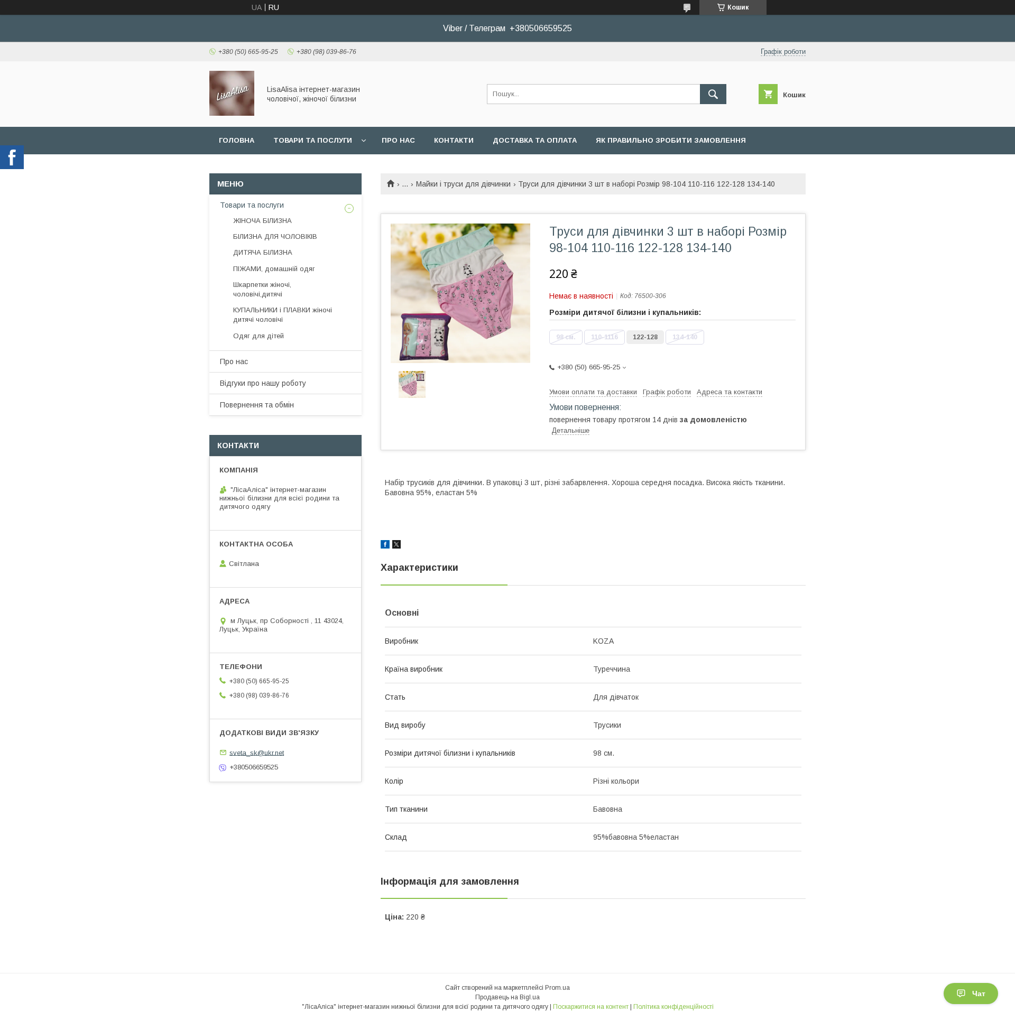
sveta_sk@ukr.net (256, 752)
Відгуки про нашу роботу (263, 383)
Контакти (454, 140)
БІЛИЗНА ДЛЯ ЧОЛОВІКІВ (275, 236)
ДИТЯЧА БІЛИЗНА (262, 252)
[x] (396, 546)
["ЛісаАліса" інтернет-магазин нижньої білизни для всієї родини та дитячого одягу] (231, 113)
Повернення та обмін (257, 405)
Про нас (398, 140)
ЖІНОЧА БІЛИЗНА (262, 221)
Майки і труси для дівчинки (463, 184)
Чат (978, 993)
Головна (236, 140)
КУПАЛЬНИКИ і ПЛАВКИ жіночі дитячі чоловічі (282, 314)
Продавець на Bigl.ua (507, 997)
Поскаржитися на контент (591, 1006)
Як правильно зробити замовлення (671, 140)
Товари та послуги (312, 140)
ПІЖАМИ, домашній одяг (274, 269)
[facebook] (385, 546)
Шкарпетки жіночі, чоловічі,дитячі (262, 289)
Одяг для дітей (258, 336)
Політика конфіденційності (673, 1006)
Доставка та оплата (535, 140)
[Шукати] (713, 94)
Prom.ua (557, 987)
